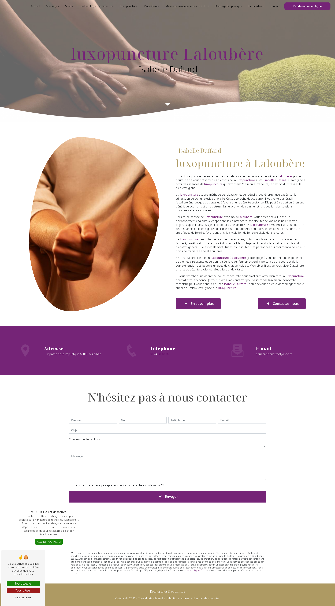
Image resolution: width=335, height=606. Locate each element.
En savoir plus (202, 303)
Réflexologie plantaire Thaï (97, 6)
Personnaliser (23, 597)
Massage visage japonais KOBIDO (187, 6)
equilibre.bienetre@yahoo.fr (274, 354)
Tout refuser (23, 590)
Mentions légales (178, 598)
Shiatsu (69, 6)
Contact (275, 6)
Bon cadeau (255, 6)
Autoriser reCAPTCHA (49, 541)
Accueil (35, 6)
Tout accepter (23, 583)
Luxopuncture (128, 6)
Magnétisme (151, 6)
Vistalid (122, 598)
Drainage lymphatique (228, 6)
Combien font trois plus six (85, 439)
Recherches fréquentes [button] (167, 591)
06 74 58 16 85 (159, 354)
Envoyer (171, 496)
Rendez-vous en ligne (307, 6)
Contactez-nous (286, 303)
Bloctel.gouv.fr (194, 570)
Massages (52, 6)
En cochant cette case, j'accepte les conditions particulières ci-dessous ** (118, 485)
